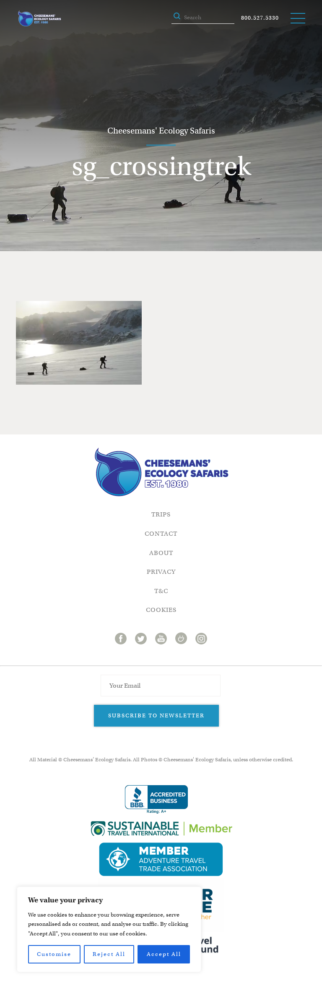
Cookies (161, 610)
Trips (161, 514)
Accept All (164, 954)
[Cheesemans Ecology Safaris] (39, 18)
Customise (54, 954)
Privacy (161, 571)
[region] (109, 929)
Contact (161, 533)
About (161, 553)
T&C (161, 591)
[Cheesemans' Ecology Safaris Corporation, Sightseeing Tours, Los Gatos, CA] (156, 799)
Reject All (109, 954)
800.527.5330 (260, 17)
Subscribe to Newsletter (156, 715)
